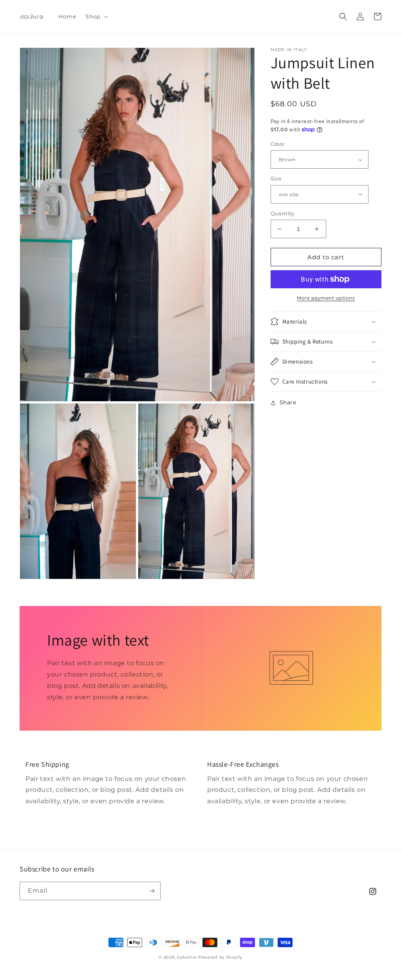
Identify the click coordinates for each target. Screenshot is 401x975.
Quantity (282, 213)
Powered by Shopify (220, 957)
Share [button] (288, 402)
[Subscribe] (151, 891)
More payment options (326, 298)
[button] (96, 16)
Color (278, 144)
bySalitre (187, 957)
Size (276, 178)
